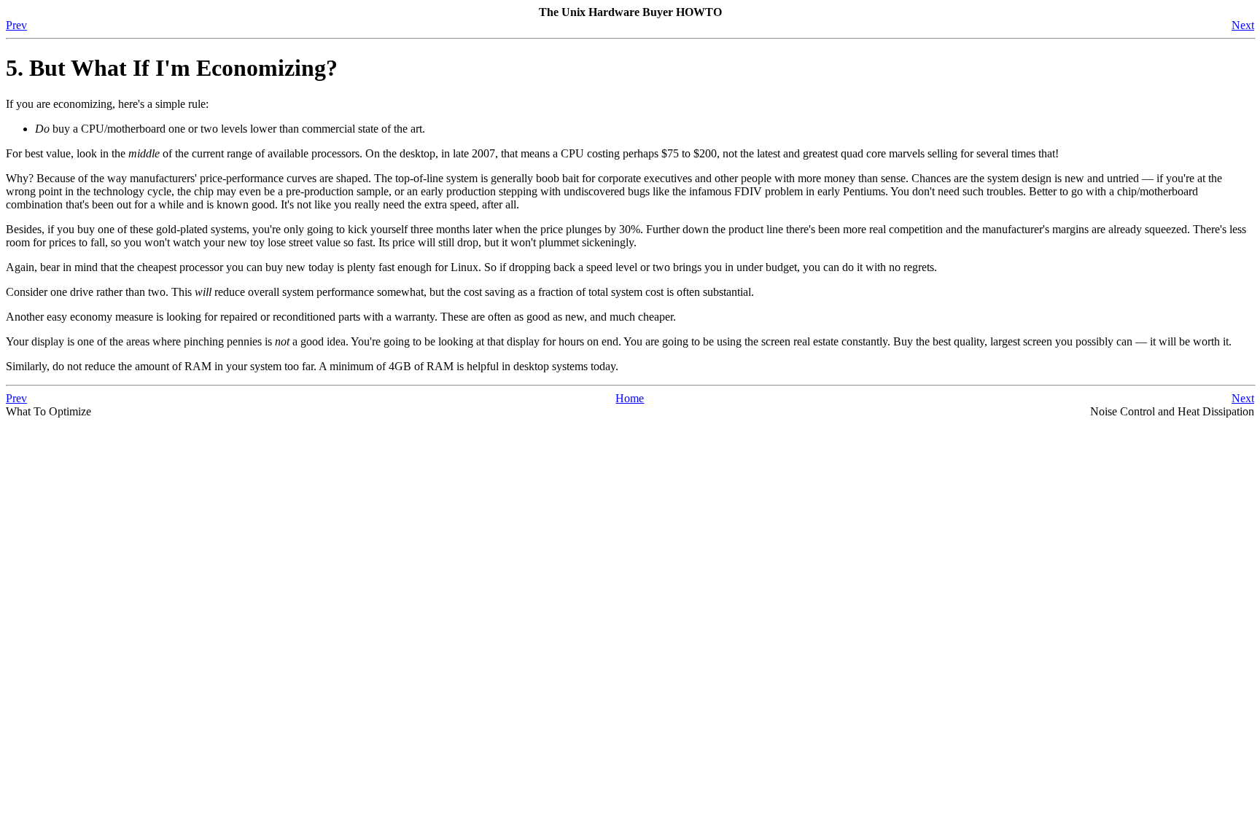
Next (1243, 25)
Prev (16, 25)
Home (629, 398)
